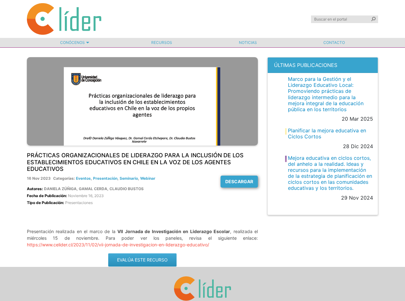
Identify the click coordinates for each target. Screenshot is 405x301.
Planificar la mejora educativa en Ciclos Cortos (327, 133)
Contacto (334, 42)
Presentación (105, 178)
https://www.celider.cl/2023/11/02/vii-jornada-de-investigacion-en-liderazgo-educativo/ (118, 244)
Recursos (161, 42)
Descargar (239, 181)
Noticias (248, 42)
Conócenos (72, 42)
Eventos (83, 178)
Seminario (129, 178)
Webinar (147, 178)
